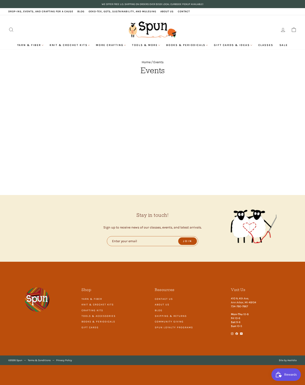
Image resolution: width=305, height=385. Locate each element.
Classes (265, 45)
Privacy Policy (64, 360)
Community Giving (169, 321)
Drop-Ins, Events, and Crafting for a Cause (40, 11)
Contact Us (164, 298)
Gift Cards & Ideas (232, 45)
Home (146, 62)
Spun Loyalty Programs (174, 327)
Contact (184, 11)
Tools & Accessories (99, 316)
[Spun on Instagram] (232, 333)
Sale (283, 45)
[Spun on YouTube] (241, 333)
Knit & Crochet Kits (68, 45)
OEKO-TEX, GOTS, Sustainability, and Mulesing (122, 11)
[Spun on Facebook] (236, 333)
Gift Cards (90, 327)
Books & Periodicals (185, 45)
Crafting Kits (92, 310)
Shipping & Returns (171, 316)
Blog (80, 11)
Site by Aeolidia (288, 360)
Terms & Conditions (39, 360)
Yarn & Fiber (29, 45)
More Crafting (109, 45)
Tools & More (145, 45)
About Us (167, 11)
